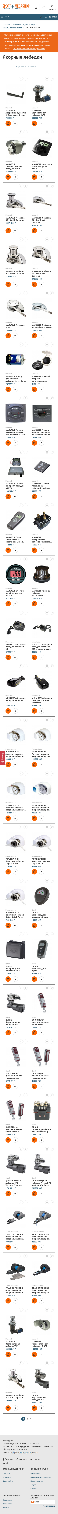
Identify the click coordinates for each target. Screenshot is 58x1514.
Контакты (7, 1474)
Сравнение (7, 1500)
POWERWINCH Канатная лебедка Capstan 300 (41, 861)
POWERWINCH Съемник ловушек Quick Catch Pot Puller (15, 915)
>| (34, 1419)
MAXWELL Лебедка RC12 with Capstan (15, 272)
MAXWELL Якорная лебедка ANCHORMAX (41, 593)
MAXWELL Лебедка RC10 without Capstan (41, 220)
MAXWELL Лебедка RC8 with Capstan (15, 1396)
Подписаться (49, 1506)
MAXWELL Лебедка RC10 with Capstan (15, 219)
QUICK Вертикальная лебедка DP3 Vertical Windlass (14, 1022)
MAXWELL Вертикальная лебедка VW (13, 1344)
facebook (9, 1459)
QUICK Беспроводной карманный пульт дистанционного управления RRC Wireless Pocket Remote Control (41, 915)
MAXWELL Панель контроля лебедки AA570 (15, 485)
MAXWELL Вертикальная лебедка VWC (39, 112)
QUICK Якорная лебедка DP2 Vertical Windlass (14, 1183)
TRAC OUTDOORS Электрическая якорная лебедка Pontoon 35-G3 (40, 1290)
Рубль (54, 17)
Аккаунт (6, 1507)
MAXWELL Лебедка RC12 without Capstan (41, 273)
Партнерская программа (40, 1477)
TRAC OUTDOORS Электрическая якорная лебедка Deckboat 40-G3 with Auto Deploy (42, 1236)
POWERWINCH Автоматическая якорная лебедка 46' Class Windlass (16, 807)
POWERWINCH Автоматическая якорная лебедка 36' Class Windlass (16, 754)
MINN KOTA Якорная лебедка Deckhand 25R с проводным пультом (42, 646)
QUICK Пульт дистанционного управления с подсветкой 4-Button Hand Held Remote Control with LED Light (15, 1129)
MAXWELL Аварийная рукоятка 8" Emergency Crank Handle (16, 112)
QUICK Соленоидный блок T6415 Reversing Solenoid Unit (41, 1129)
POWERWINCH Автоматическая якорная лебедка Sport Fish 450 (40, 807)
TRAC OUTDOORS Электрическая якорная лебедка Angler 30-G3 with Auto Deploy (14, 1236)
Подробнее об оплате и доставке (29, 48)
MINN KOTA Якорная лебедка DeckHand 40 (16, 700)
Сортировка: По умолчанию (27, 67)
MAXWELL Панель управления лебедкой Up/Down (41, 485)
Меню (7, 17)
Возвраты (7, 1477)
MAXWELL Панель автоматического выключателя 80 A (41, 432)
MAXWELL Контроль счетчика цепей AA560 (42, 166)
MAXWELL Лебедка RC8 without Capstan (42, 326)
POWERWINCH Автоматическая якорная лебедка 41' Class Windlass (42, 754)
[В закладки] (25, 79)
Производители (36, 1481)
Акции (33, 1485)
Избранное (7, 1504)
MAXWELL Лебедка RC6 (15, 326)
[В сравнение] (21, 79)
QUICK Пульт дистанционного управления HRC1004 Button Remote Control (14, 1075)
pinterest (23, 1459)
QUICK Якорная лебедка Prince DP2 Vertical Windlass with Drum (41, 1183)
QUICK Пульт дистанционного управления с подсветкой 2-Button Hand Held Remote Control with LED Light (41, 1075)
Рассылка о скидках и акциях (42, 1496)
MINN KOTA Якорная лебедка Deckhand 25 (16, 646)
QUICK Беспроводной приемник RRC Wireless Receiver (14, 968)
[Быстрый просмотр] (15, 123)
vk (7, 1463)
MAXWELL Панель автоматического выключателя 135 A (15, 432)
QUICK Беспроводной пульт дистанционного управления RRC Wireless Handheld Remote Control (40, 968)
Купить (8, 123)
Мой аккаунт (46, 17)
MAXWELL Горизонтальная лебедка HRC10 (14, 166)
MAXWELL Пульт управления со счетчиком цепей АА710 (14, 539)
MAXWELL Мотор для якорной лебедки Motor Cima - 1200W (16, 378)
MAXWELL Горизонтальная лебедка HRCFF (40, 1344)
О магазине (35, 1474)
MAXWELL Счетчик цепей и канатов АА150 (15, 593)
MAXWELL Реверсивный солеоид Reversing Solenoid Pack (41, 539)
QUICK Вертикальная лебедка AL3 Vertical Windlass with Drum (40, 1397)
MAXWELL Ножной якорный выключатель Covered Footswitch (41, 378)
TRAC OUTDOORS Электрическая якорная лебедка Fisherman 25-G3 (14, 1290)
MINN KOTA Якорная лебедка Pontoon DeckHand (42, 700)
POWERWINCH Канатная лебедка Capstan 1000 (15, 861)
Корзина (52, 9)
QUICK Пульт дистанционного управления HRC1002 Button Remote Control (40, 1022)
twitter (37, 1459)
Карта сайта (8, 1481)
